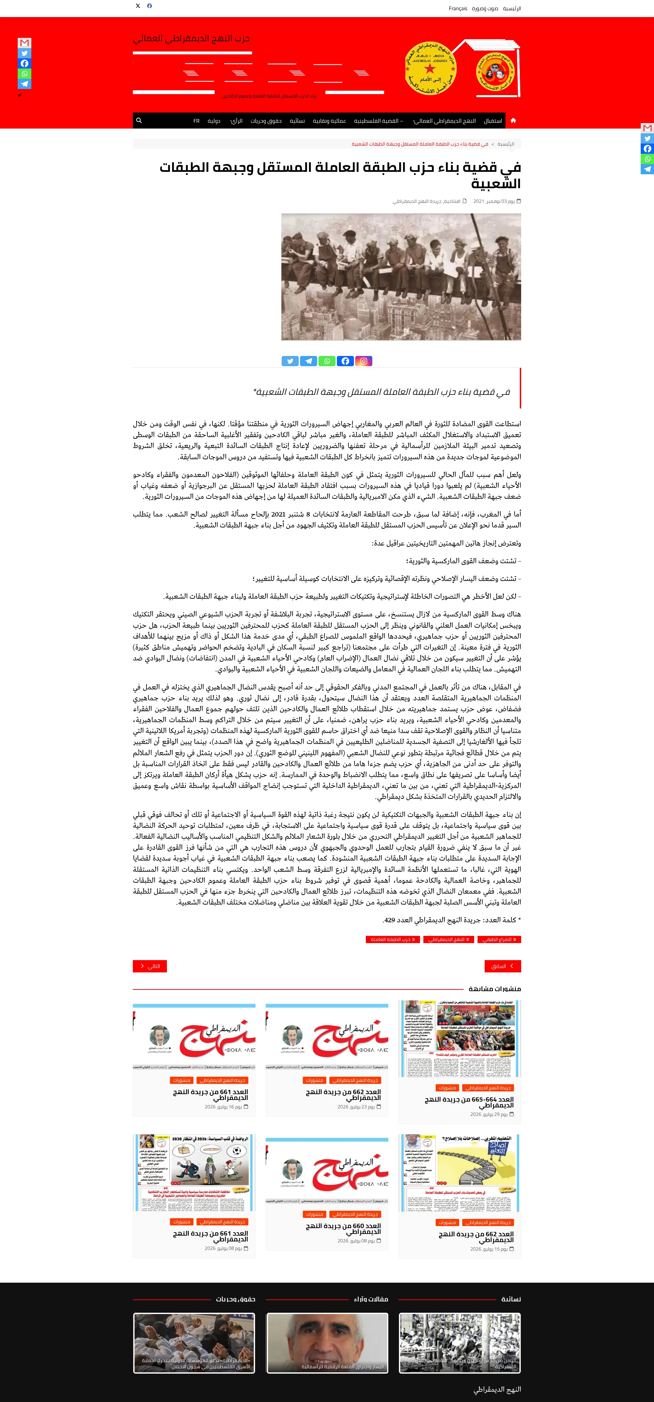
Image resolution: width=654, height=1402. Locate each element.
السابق (499, 966)
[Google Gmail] (24, 43)
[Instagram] (363, 361)
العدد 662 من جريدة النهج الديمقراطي (343, 1095)
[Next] (506, 1343)
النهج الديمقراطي (447, 939)
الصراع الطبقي (497, 939)
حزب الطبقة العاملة (390, 939)
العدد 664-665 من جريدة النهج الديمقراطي (469, 1102)
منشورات (447, 1087)
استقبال (493, 121)
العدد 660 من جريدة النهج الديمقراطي (343, 1229)
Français (458, 8)
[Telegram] (24, 84)
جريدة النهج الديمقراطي (417, 201)
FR (196, 121)
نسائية (297, 121)
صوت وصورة (485, 8)
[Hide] (19, 95)
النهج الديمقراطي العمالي (445, 121)
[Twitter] (24, 53)
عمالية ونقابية (329, 121)
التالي (154, 966)
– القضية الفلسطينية (378, 121)
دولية (214, 121)
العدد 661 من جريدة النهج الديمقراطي (210, 1095)
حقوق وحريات (266, 121)
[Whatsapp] (24, 74)
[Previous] (279, 1343)
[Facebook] (24, 63)
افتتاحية (452, 201)
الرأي (237, 121)
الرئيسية (512, 8)
